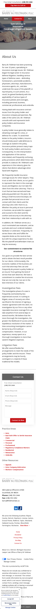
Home (6, 19)
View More (24, 525)
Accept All (10, 599)
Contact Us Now (18, 420)
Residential (9, 450)
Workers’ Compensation (14, 470)
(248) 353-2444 (14, 495)
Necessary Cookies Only (10, 603)
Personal (8, 443)
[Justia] (20, 508)
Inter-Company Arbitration (15, 467)
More (30, 19)
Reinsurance (10, 453)
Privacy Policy (18, 538)
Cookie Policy (28, 559)
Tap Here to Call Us (18, 5)
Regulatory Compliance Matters (17, 448)
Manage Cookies (9, 562)
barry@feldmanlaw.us (11, 501)
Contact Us (18, 19)
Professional (10, 445)
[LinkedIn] (16, 508)
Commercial (9, 440)
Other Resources (10, 460)
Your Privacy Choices (14, 559)
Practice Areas (9, 428)
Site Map (18, 540)
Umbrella (8, 455)
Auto (7, 433)
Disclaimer (18, 535)
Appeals (8, 465)
